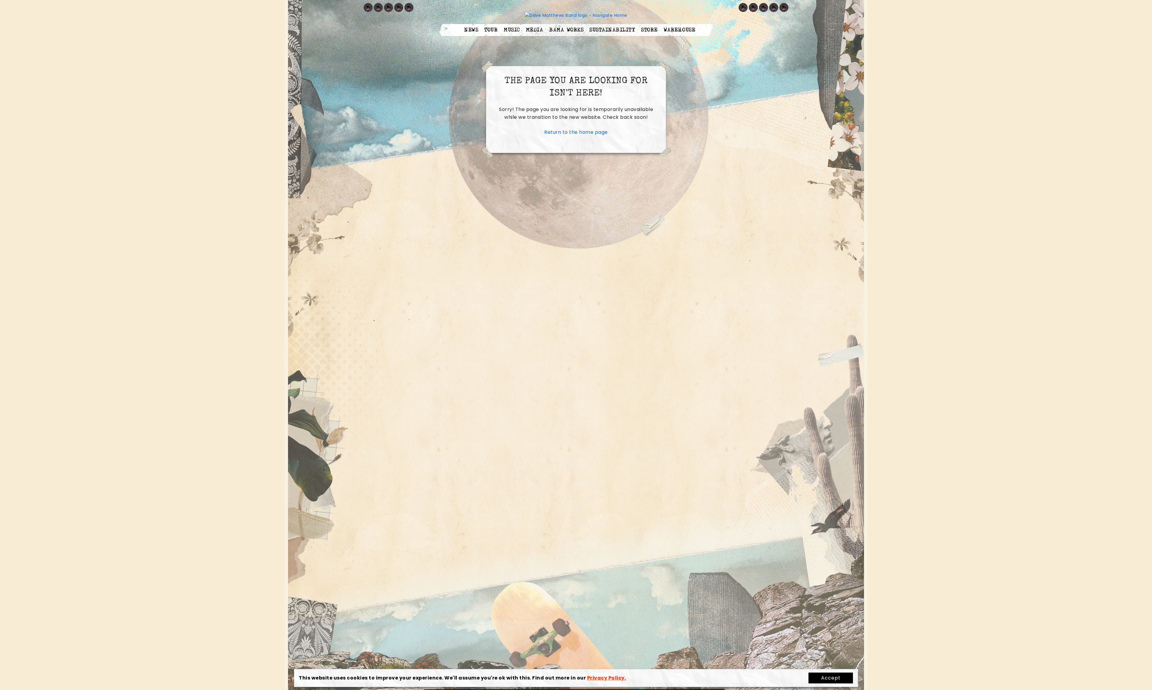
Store (649, 30)
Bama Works (566, 30)
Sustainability (612, 30)
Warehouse (679, 30)
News (471, 30)
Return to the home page (576, 132)
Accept (831, 677)
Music (512, 30)
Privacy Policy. (606, 677)
